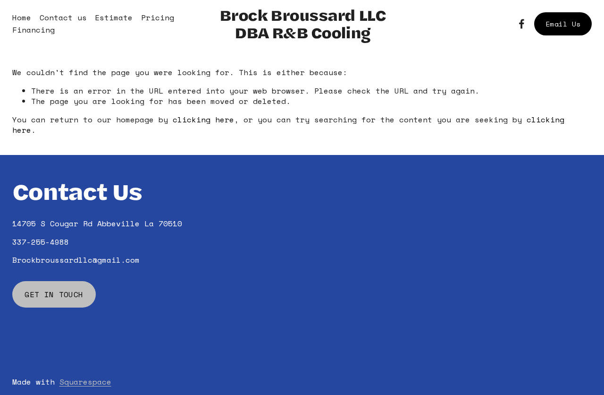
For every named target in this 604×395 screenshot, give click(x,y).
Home (21, 17)
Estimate (114, 17)
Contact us (63, 17)
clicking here (203, 119)
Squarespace (85, 382)
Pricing (157, 17)
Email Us (562, 24)
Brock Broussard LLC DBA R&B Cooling (302, 23)
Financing (33, 29)
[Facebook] (522, 24)
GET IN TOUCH (54, 294)
